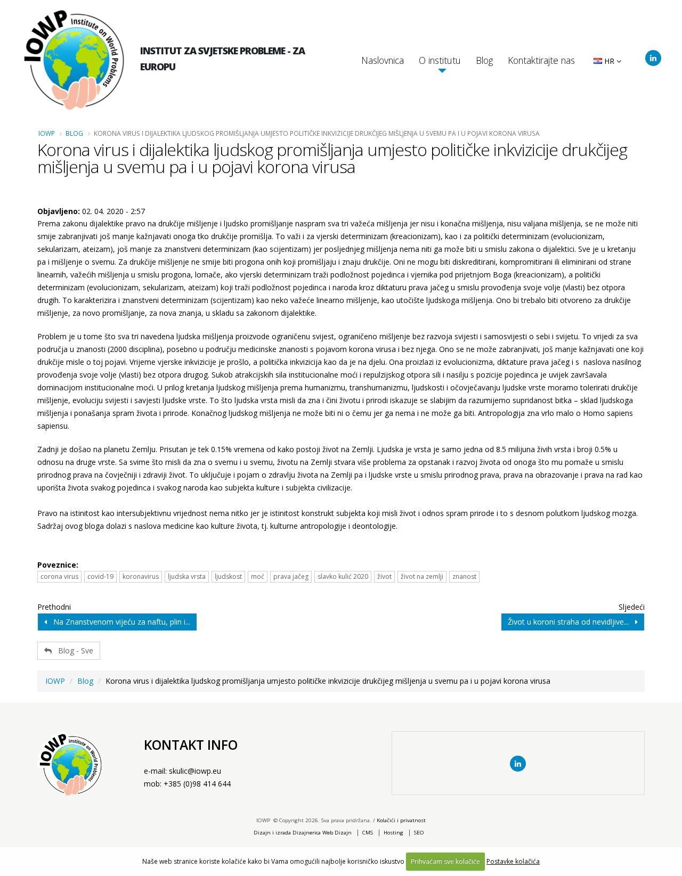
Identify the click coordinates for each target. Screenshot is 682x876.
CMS (367, 832)
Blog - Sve (72, 650)
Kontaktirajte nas (541, 60)
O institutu (440, 60)
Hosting (393, 832)
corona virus (59, 576)
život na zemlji (422, 576)
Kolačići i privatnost (401, 820)
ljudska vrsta (187, 576)
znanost (464, 576)
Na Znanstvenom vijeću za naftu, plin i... (118, 622)
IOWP (46, 133)
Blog (484, 60)
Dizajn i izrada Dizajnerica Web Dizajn (303, 832)
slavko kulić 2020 (343, 576)
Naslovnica (382, 60)
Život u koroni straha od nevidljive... (571, 622)
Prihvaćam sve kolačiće (445, 861)
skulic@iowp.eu (195, 771)
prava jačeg (290, 576)
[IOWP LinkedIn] (653, 58)
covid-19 (100, 576)
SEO (419, 832)
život (384, 576)
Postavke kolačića (513, 861)
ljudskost (228, 576)
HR (609, 61)
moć (257, 576)
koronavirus (141, 576)
